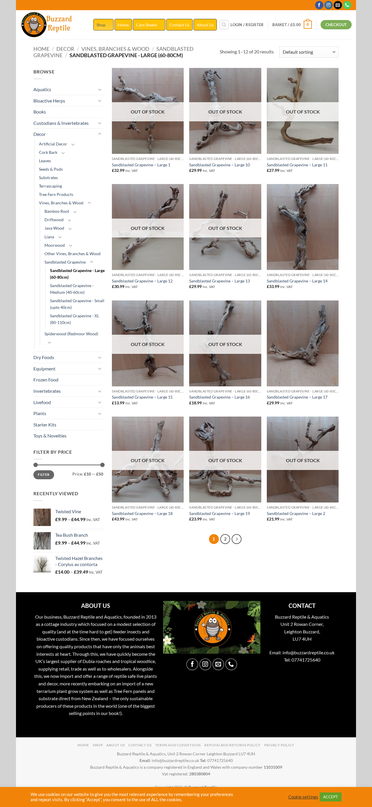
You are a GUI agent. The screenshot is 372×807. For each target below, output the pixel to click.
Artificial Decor (53, 143)
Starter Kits (44, 424)
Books (39, 111)
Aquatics (42, 89)
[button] (247, 24)
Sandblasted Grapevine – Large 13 (219, 280)
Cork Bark (48, 152)
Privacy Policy (279, 745)
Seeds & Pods (51, 169)
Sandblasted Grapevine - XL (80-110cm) (74, 319)
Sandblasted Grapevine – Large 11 (297, 164)
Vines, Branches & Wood (115, 49)
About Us (205, 24)
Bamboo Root (56, 211)
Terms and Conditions (178, 745)
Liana (49, 236)
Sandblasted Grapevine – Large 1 (141, 164)
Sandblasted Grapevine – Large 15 (142, 397)
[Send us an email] (338, 5)
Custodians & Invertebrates (61, 123)
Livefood (42, 402)
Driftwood (54, 219)
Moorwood (54, 245)
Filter (43, 474)
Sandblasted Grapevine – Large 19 (219, 513)
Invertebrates (47, 391)
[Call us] (347, 5)
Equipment (44, 368)
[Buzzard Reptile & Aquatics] (52, 24)
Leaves (45, 160)
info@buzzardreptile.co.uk (308, 652)
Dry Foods (43, 357)
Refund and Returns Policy (232, 745)
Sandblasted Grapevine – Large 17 (297, 397)
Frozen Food (45, 379)
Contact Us (179, 24)
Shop (100, 24)
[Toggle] (99, 89)
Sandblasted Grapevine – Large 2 (296, 513)
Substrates (48, 177)
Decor (65, 49)
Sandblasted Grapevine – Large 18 (142, 513)
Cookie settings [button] (303, 797)
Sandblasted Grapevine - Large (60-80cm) (77, 274)
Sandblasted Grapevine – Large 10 (219, 164)
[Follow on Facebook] (319, 5)
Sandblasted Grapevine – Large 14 (297, 280)
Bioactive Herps (49, 100)
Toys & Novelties (50, 435)
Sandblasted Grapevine (65, 262)
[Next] (237, 539)
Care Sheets (146, 24)
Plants (39, 413)
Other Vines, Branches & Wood (72, 253)
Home (123, 24)
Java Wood (54, 228)
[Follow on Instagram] (328, 5)
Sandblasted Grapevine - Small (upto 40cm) (77, 304)
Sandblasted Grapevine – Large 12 (142, 280)
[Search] (224, 24)
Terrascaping (50, 185)
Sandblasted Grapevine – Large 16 (219, 397)
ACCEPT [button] (330, 797)
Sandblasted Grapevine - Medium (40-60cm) (72, 289)
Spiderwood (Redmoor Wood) (71, 333)
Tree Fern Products (56, 194)
